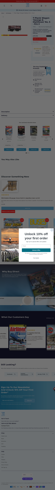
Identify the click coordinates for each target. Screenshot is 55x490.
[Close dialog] (52, 230)
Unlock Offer (36, 250)
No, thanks (36, 258)
